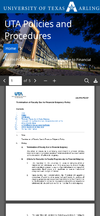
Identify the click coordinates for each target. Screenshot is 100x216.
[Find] (86, 81)
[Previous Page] (4, 81)
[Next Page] (35, 81)
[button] (50, 6)
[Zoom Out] (45, 81)
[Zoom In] (54, 81)
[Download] (95, 81)
